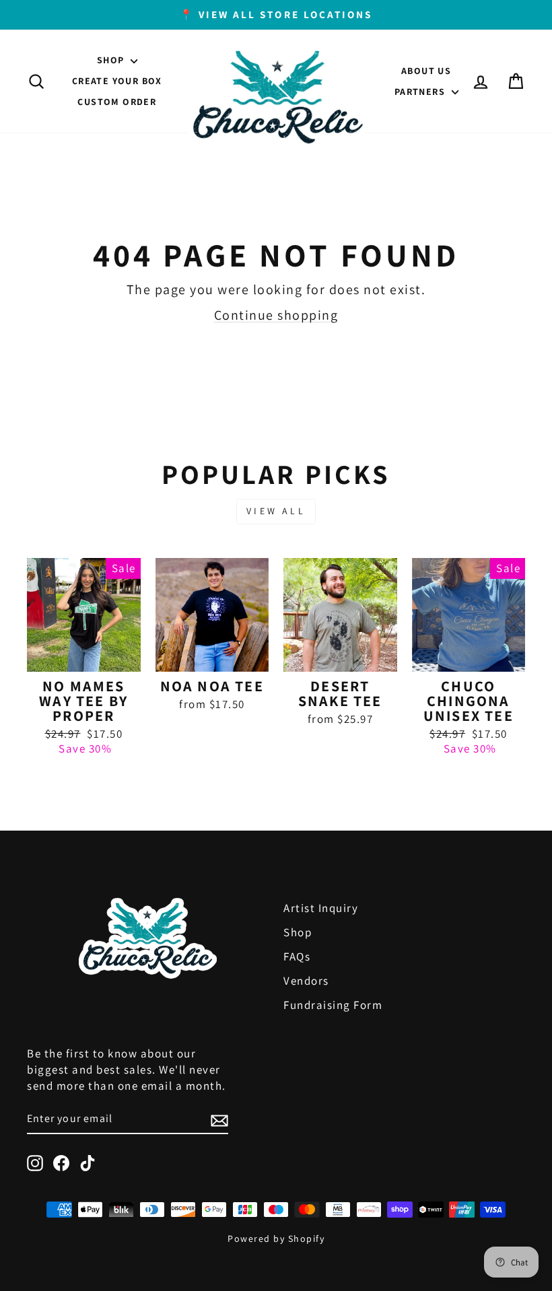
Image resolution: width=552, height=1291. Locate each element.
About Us (426, 71)
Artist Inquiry (320, 908)
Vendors (306, 980)
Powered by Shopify (276, 1238)
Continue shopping (276, 315)
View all (276, 511)
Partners (421, 91)
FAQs (296, 956)
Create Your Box (117, 81)
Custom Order (116, 102)
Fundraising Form (332, 1005)
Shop (112, 60)
